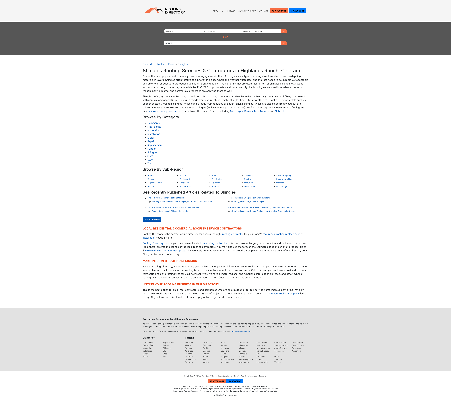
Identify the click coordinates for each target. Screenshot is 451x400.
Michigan (225, 362)
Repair (151, 141)
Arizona (188, 348)
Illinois (205, 359)
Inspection (153, 130)
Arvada (151, 175)
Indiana (206, 362)
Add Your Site (279, 11)
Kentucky (225, 348)
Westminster (249, 186)
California (189, 354)
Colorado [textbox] (209, 31)
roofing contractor (232, 234)
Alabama (189, 342)
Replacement (155, 145)
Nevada (242, 356)
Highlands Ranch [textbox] (252, 31)
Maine (223, 354)
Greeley (247, 179)
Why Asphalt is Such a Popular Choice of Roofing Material (173, 207)
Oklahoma (261, 356)
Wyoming (296, 351)
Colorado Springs (284, 175)
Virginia (277, 362)
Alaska (188, 345)
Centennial (248, 175)
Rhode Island (280, 342)
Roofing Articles (221, 376)
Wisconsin (296, 348)
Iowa (223, 342)
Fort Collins (217, 179)
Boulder (215, 175)
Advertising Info (247, 11)
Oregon (260, 359)
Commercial (154, 123)
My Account (297, 11)
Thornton (216, 186)
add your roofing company (283, 293)
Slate (150, 156)
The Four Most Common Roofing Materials (166, 198)
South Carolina (281, 345)
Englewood (185, 179)
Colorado (148, 64)
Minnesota (243, 342)
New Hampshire (246, 359)
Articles (231, 11)
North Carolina (263, 348)
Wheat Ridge (281, 186)
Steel (150, 159)
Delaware (189, 362)
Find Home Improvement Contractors (254, 376)
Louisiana (225, 351)
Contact (263, 11)
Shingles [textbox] (169, 31)
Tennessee (279, 351)
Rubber (151, 148)
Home (186, 376)
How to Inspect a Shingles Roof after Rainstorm (249, 198)
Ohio (259, 354)
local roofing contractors (214, 243)
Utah (276, 356)
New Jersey (244, 362)
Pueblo (151, 186)
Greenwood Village (284, 179)
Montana (242, 351)
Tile (149, 163)
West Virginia (298, 345)
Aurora (183, 175)
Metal (150, 137)
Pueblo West (185, 186)
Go (284, 31)
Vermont (278, 359)
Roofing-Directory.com (156, 243)
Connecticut (190, 359)
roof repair (269, 234)
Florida (206, 348)
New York (261, 345)
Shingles (183, 64)
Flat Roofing (154, 126)
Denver (151, 179)
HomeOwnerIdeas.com (241, 331)
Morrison (280, 183)
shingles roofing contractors (165, 111)
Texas (277, 354)
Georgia (206, 351)
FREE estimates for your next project (166, 250)
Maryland (225, 356)
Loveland (216, 183)
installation (149, 237)
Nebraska (280, 111)
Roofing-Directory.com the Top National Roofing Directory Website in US (260, 207)
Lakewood (184, 183)
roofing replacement (288, 234)
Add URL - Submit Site (206, 376)
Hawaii (206, 354)
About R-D (218, 11)
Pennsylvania (262, 362)
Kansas (248, 111)
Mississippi (236, 111)
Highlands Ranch (165, 64)
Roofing (155, 201)
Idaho (205, 356)
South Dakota (280, 348)
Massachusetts (227, 359)
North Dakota (263, 351)
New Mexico (261, 111)
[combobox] (183, 31)
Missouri (242, 348)
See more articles (152, 219)
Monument (248, 183)
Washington (297, 342)
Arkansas (189, 351)
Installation (153, 134)
